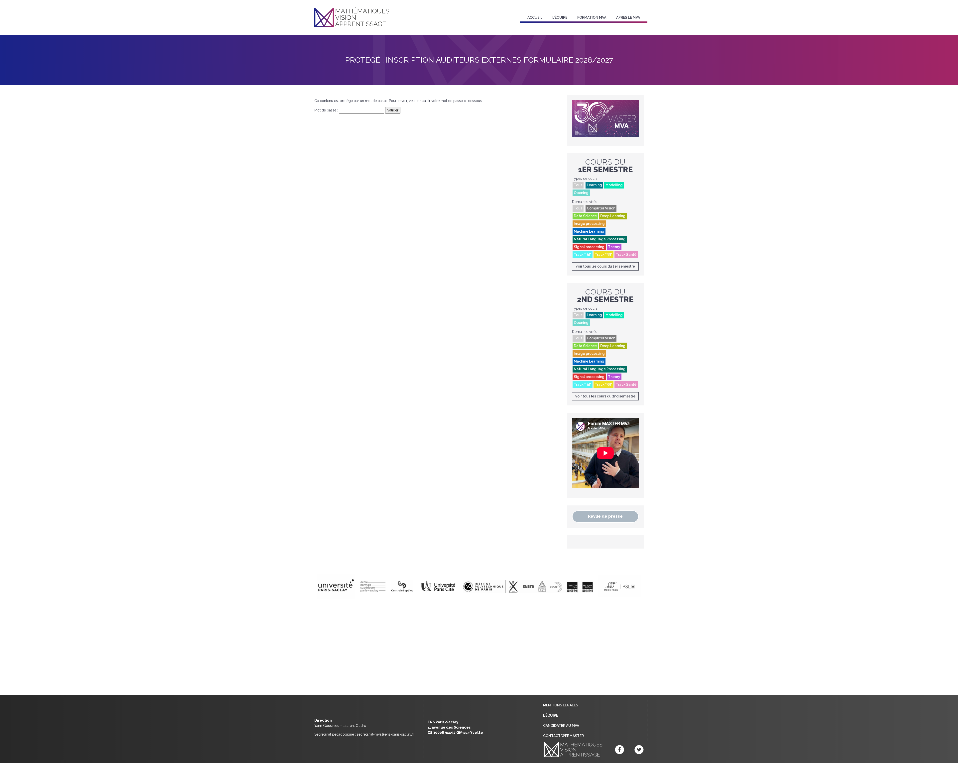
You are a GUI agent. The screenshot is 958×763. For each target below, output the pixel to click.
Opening (581, 193)
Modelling (614, 185)
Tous (578, 185)
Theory (614, 247)
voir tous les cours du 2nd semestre (605, 396)
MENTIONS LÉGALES (560, 705)
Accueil (534, 17)
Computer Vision (601, 208)
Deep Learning (612, 216)
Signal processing (589, 247)
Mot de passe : (326, 110)
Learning (594, 185)
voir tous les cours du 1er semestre (605, 266)
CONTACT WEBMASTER (563, 736)
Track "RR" (603, 255)
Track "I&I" (582, 255)
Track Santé (626, 255)
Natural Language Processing (599, 239)
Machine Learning (589, 231)
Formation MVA (591, 17)
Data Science (585, 216)
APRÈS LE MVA (628, 17)
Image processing (589, 224)
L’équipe (559, 17)
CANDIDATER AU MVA (561, 726)
